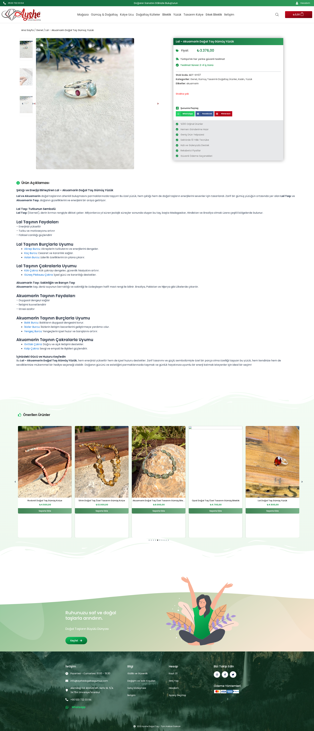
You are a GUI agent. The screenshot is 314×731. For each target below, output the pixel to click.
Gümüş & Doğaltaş (104, 15)
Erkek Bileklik (214, 15)
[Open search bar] (277, 14)
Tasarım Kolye (193, 15)
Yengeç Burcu (33, 331)
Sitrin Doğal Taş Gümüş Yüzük (272, 500)
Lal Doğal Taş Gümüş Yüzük (215, 500)
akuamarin (192, 83)
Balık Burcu (31, 323)
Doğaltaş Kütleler (148, 15)
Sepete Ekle (45, 510)
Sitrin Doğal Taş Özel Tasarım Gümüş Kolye (45, 500)
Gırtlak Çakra (33, 344)
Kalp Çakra (31, 348)
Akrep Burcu (32, 249)
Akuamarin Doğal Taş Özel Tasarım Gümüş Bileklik (103, 500)
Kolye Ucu (127, 15)
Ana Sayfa (27, 30)
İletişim (229, 15)
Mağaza (83, 15)
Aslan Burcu (31, 257)
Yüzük (177, 15)
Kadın (241, 79)
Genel (39, 30)
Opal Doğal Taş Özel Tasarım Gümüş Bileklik (159, 500)
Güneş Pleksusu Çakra (38, 275)
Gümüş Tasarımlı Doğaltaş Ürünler (217, 79)
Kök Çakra (31, 270)
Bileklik (166, 15)
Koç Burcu (30, 253)
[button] (35, 103)
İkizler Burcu (32, 327)
